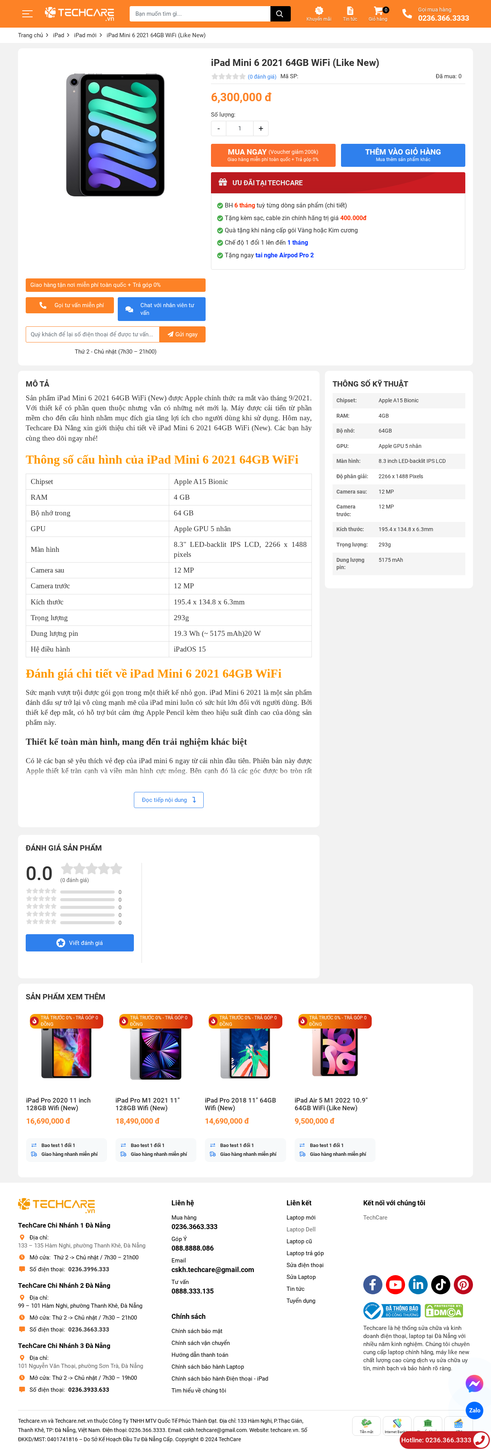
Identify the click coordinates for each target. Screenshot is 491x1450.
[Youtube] (395, 1284)
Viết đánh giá (86, 943)
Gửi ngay (186, 334)
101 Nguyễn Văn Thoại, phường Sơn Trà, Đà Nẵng (80, 1366)
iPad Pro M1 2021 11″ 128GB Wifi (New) (147, 1104)
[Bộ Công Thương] (394, 1310)
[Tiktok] (440, 1284)
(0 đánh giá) (262, 76)
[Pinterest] (463, 1284)
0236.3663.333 (88, 1329)
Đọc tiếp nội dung (165, 800)
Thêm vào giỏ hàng (403, 155)
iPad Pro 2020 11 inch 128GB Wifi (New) (58, 1104)
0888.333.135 (192, 1291)
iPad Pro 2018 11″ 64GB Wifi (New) (240, 1104)
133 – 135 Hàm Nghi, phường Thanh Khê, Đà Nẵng (81, 1245)
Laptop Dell (301, 1229)
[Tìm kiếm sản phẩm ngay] (280, 13)
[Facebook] (372, 1284)
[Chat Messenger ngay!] (475, 1383)
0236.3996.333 (88, 1269)
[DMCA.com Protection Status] (444, 1311)
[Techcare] (79, 14)
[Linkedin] (418, 1284)
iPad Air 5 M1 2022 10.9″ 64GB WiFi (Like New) (331, 1104)
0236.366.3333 (443, 18)
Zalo (474, 1410)
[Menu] (27, 13)
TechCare (375, 1217)
